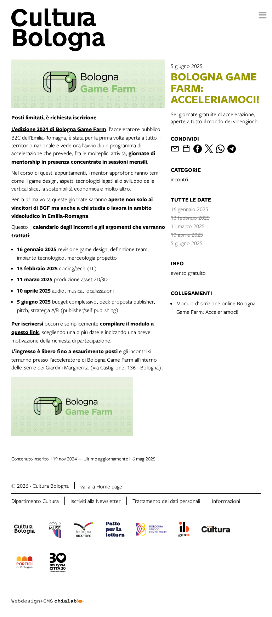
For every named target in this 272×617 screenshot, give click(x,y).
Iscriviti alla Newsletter (95, 500)
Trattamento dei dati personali (166, 500)
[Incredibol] (184, 530)
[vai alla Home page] (72, 30)
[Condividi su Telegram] (231, 149)
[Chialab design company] (47, 596)
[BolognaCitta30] (58, 563)
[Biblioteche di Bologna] (83, 530)
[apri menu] (262, 15)
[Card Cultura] (216, 530)
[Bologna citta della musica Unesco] (151, 530)
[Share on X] (209, 149)
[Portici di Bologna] (24, 563)
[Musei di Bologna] (55, 530)
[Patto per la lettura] (115, 530)
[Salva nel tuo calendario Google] (186, 149)
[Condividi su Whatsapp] (220, 149)
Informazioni (226, 500)
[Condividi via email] (175, 149)
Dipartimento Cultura (35, 500)
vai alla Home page (101, 486)
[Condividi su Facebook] (197, 149)
